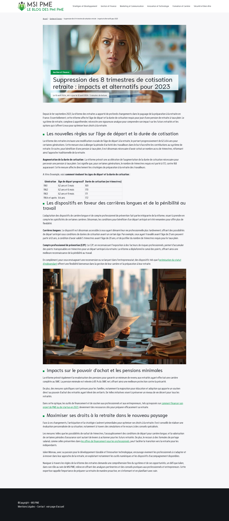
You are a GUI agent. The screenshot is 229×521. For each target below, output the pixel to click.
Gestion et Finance (108, 6)
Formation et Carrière (181, 6)
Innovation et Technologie (158, 6)
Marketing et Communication (132, 6)
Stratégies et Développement (85, 6)
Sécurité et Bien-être (202, 6)
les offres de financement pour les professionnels (105, 441)
